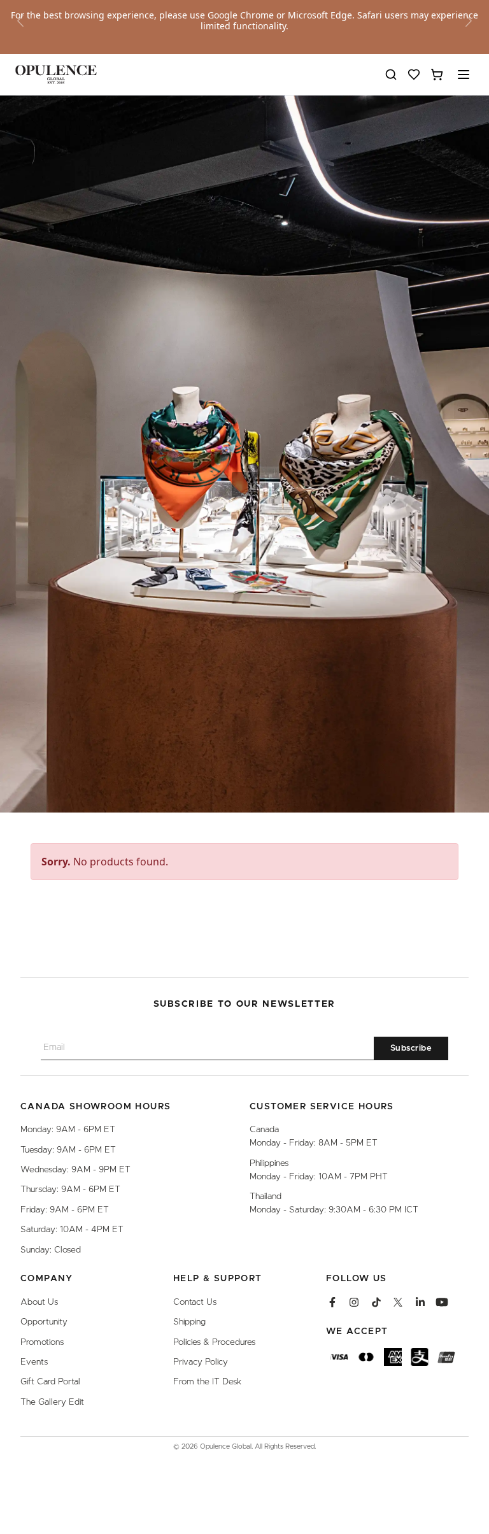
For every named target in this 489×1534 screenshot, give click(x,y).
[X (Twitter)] (398, 1302)
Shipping (189, 1321)
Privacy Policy (200, 1362)
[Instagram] (354, 1302)
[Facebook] (332, 1302)
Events (34, 1362)
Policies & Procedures (214, 1342)
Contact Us (194, 1302)
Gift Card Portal (50, 1381)
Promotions (42, 1342)
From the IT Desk (207, 1381)
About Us (39, 1302)
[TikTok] (376, 1302)
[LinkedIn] (420, 1302)
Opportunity (43, 1321)
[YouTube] (442, 1302)
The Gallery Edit (52, 1402)
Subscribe (411, 1048)
